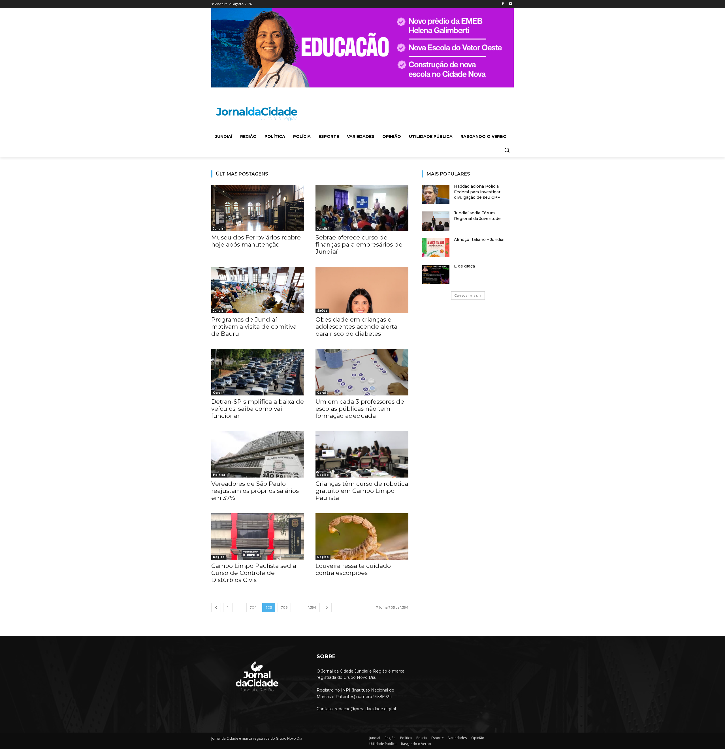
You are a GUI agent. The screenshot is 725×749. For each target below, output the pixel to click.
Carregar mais (466, 295)
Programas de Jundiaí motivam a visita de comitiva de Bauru (254, 326)
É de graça (464, 266)
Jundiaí (218, 228)
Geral (217, 393)
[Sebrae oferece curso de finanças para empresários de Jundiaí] (361, 208)
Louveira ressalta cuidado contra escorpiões (353, 569)
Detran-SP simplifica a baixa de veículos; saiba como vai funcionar (257, 408)
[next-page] (327, 607)
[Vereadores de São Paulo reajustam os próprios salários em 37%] (257, 454)
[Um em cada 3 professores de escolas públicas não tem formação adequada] (361, 372)
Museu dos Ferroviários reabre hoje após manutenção (256, 241)
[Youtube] (510, 4)
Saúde (322, 311)
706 (284, 607)
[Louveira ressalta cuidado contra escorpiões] (361, 536)
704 (253, 607)
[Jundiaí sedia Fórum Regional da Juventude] (435, 221)
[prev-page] (216, 607)
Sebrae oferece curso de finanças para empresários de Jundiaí (358, 244)
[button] (507, 150)
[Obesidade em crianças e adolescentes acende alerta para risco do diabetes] (361, 290)
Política (219, 475)
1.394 (312, 607)
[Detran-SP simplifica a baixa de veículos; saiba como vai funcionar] (257, 372)
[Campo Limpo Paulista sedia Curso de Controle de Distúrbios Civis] (257, 536)
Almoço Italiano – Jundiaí (479, 239)
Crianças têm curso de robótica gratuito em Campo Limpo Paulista (361, 490)
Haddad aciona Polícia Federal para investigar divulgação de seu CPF (477, 192)
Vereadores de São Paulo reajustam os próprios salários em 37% (255, 490)
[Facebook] (502, 4)
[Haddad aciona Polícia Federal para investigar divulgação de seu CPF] (435, 194)
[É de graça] (435, 274)
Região (323, 475)
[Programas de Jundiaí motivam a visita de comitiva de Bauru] (257, 290)
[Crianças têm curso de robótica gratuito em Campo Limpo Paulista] (361, 454)
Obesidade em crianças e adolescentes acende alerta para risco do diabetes (356, 326)
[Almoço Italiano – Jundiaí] (435, 247)
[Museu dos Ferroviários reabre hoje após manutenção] (257, 208)
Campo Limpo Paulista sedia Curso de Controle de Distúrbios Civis (253, 572)
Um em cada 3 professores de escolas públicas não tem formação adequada (359, 408)
